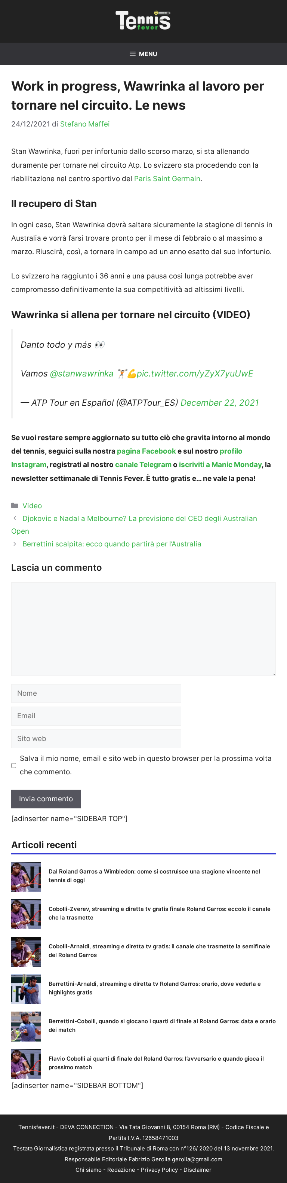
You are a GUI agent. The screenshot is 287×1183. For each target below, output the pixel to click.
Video (32, 505)
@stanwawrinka (82, 373)
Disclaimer (197, 1169)
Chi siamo (88, 1169)
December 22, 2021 (219, 402)
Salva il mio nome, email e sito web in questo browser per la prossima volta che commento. (146, 765)
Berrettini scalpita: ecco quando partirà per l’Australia (111, 544)
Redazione (121, 1169)
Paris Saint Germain (167, 178)
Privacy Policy (159, 1169)
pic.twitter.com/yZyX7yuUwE (195, 373)
